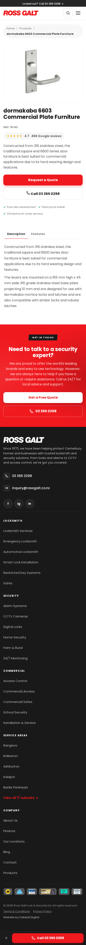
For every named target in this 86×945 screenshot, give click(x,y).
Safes (7, 583)
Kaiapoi (9, 777)
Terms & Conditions (16, 911)
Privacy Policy (42, 911)
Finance (9, 831)
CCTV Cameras (15, 616)
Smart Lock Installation (20, 562)
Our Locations (14, 841)
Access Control (15, 681)
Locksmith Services (18, 531)
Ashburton (11, 766)
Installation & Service (19, 723)
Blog (6, 852)
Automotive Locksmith (20, 552)
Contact (10, 862)
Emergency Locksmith (20, 541)
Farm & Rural (13, 648)
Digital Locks (12, 627)
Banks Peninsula (15, 787)
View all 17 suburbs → (20, 798)
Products (25, 28)
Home (10, 28)
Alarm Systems (15, 606)
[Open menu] (78, 13)
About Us (10, 820)
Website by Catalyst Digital (21, 917)
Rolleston (10, 756)
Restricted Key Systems (21, 572)
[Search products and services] (68, 13)
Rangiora (10, 745)
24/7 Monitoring (15, 658)
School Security (15, 712)
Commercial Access (19, 691)
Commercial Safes (17, 702)
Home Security (14, 637)
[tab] (16, 234)
